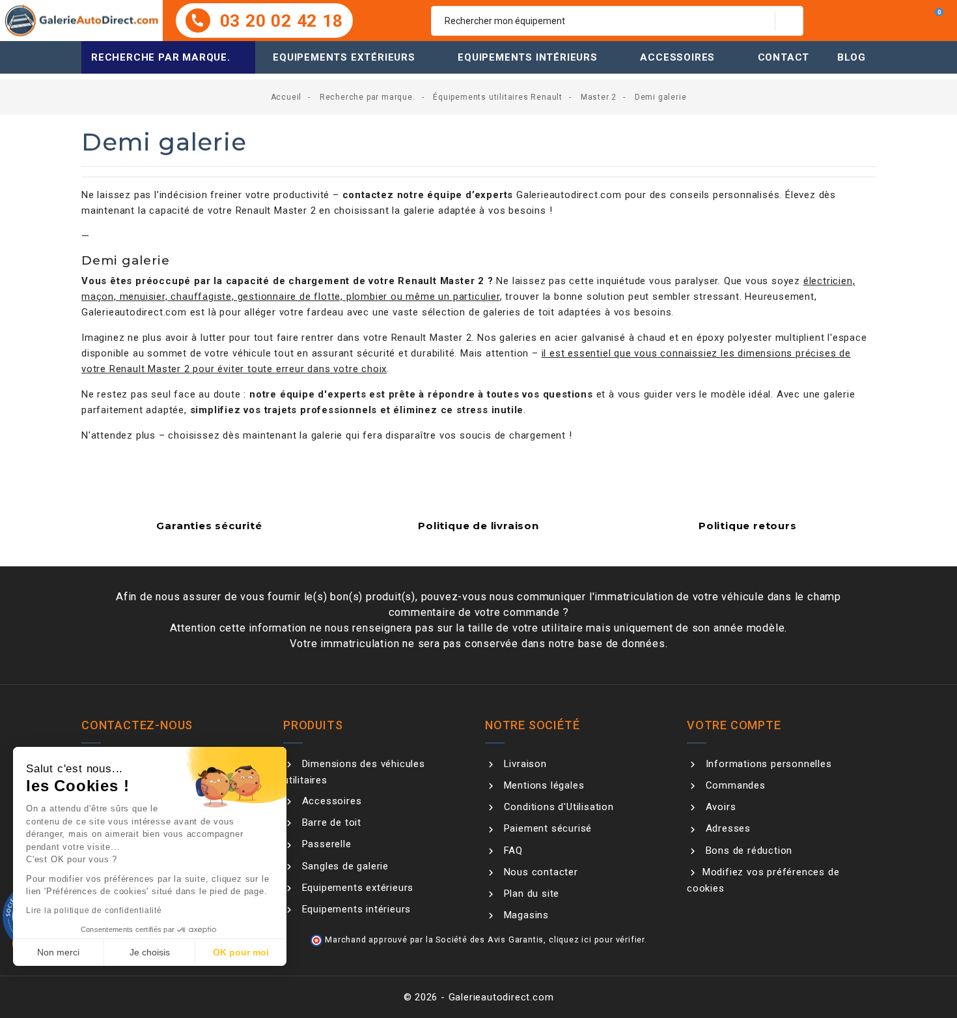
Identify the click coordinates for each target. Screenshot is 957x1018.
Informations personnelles (767, 764)
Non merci (58, 952)
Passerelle (325, 844)
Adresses (726, 828)
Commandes (734, 785)
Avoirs (719, 807)
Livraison (524, 764)
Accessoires (677, 57)
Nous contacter (539, 872)
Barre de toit (330, 822)
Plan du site (530, 893)
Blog (851, 57)
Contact (784, 57)
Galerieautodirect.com (569, 195)
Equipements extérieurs (344, 57)
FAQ (512, 850)
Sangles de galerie (344, 866)
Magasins (525, 915)
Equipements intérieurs (528, 57)
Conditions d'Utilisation (557, 807)
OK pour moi (241, 952)
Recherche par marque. (160, 57)
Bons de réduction (747, 850)
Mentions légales (542, 785)
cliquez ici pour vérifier (597, 939)
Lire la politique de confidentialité (94, 910)
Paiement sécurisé (546, 828)
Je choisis (150, 952)
